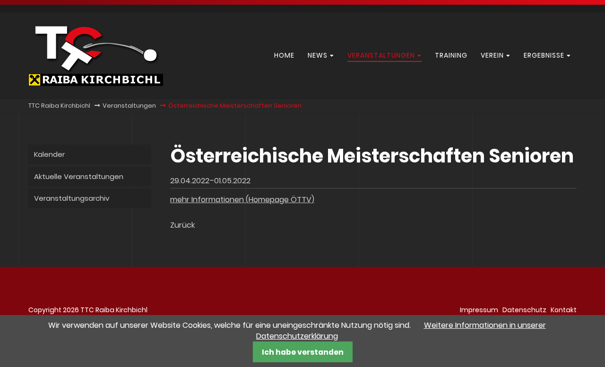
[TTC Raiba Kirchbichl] (95, 83)
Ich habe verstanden (303, 352)
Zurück (182, 225)
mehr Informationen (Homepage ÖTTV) (242, 199)
